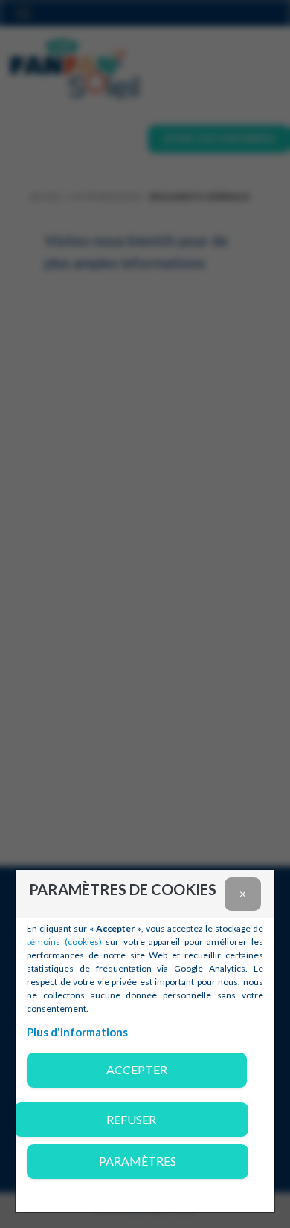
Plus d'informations (77, 1032)
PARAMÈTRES (137, 1161)
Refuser (131, 1119)
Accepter (136, 1069)
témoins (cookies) (64, 941)
